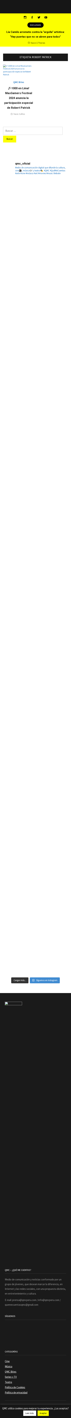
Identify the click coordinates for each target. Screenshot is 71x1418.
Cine (7, 1361)
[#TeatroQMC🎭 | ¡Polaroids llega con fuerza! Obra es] (35, 411)
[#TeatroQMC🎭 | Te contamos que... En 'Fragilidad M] (35, 212)
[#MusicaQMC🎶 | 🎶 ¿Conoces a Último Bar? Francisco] (35, 477)
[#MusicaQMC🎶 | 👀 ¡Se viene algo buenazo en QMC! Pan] (35, 610)
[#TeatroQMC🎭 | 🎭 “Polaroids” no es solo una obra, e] (35, 344)
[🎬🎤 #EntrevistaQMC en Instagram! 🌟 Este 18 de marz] (35, 742)
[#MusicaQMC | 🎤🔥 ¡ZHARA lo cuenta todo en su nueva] (35, 809)
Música (8, 1366)
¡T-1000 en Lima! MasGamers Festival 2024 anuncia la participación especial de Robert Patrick (18, 98)
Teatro (8, 1382)
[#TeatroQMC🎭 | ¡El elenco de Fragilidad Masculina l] (35, 278)
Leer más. (29, 1413)
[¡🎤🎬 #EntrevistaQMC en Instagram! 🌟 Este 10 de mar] (35, 942)
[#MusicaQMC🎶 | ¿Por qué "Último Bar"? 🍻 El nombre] (35, 543)
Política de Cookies (15, 1387)
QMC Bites (18, 82)
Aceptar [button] (43, 1413)
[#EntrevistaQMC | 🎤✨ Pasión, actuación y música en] (35, 875)
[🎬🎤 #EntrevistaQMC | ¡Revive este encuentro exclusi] (35, 676)
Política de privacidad (16, 1392)
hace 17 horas (38, 42)
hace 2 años (19, 114)
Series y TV (11, 1377)
